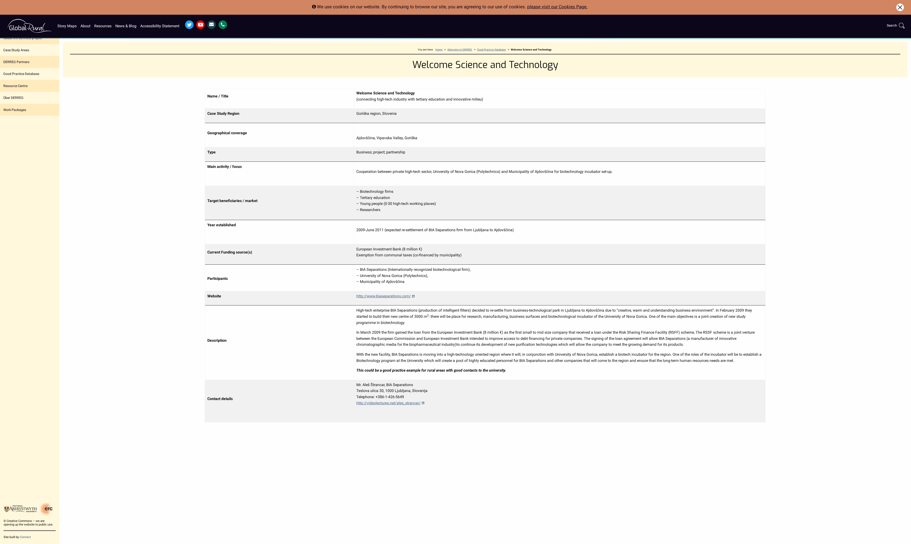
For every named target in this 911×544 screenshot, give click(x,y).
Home (438, 49)
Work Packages (14, 110)
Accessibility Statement (159, 26)
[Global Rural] (30, 26)
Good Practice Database (21, 74)
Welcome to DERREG (459, 49)
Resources (103, 26)
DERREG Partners (16, 62)
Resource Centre (15, 86)
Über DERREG (13, 98)
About (85, 26)
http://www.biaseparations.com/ (383, 296)
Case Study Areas (16, 50)
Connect (25, 537)
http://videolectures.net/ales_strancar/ (388, 403)
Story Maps (67, 26)
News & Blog (125, 26)
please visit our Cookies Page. (557, 6)
